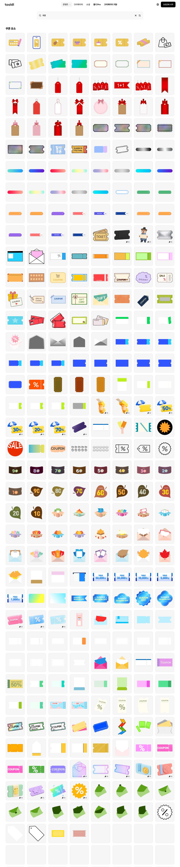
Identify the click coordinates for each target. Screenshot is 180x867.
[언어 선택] (113, 406)
